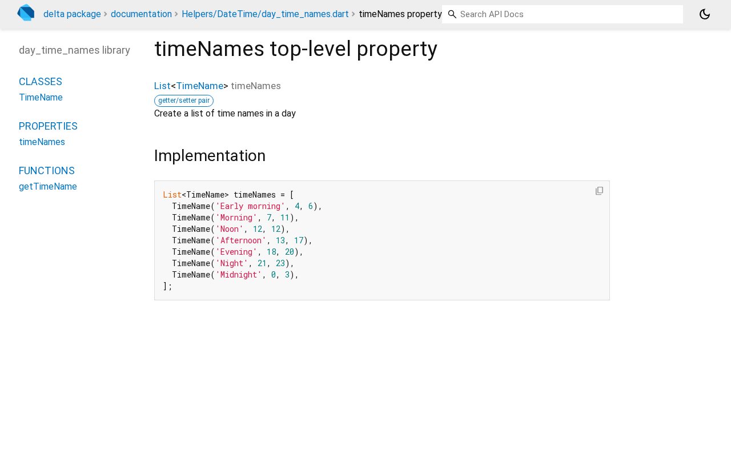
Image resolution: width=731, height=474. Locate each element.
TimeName (199, 85)
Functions (47, 170)
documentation (141, 14)
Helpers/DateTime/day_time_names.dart (265, 14)
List (162, 85)
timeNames (42, 141)
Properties (48, 126)
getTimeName (48, 186)
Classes (40, 81)
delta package (72, 14)
